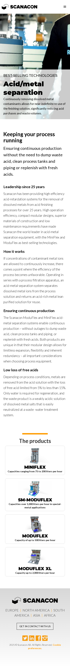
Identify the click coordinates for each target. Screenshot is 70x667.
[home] (18, 6)
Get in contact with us (35, 626)
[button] (65, 7)
